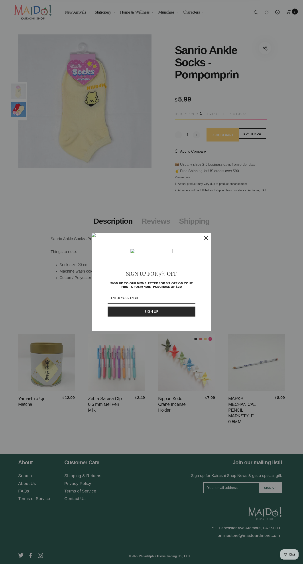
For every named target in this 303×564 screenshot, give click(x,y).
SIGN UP (151, 311)
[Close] (206, 238)
